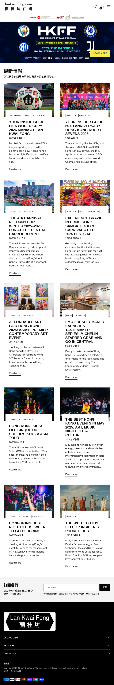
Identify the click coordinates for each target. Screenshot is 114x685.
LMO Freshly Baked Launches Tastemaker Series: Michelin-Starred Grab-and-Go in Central (84, 332)
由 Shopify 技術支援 (12, 671)
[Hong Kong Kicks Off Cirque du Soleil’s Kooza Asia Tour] (29, 404)
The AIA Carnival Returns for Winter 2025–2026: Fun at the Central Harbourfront (28, 226)
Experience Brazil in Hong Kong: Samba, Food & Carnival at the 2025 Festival (83, 226)
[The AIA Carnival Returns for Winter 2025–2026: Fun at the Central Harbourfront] (29, 196)
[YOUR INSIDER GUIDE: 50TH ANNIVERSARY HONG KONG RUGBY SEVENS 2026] (85, 100)
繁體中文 (7, 663)
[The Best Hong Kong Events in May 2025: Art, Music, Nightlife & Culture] (85, 404)
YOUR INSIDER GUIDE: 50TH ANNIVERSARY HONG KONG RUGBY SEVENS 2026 (84, 128)
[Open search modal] (96, 7)
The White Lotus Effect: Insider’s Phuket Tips (82, 527)
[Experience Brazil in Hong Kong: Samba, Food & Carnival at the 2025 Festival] (85, 196)
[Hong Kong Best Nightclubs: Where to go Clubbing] (29, 501)
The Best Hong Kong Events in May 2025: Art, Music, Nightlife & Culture (84, 427)
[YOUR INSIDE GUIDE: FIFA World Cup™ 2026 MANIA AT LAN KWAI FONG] (29, 100)
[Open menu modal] (109, 7)
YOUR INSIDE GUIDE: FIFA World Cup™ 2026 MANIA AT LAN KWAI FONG (27, 128)
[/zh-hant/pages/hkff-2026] (57, 38)
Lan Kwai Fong (27, 668)
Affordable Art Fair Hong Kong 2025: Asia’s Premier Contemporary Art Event (28, 330)
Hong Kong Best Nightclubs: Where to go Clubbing (28, 527)
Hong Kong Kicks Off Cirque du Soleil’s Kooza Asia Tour (28, 432)
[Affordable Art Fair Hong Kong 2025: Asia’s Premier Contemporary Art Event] (29, 300)
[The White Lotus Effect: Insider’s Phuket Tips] (85, 501)
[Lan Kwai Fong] (18, 6)
